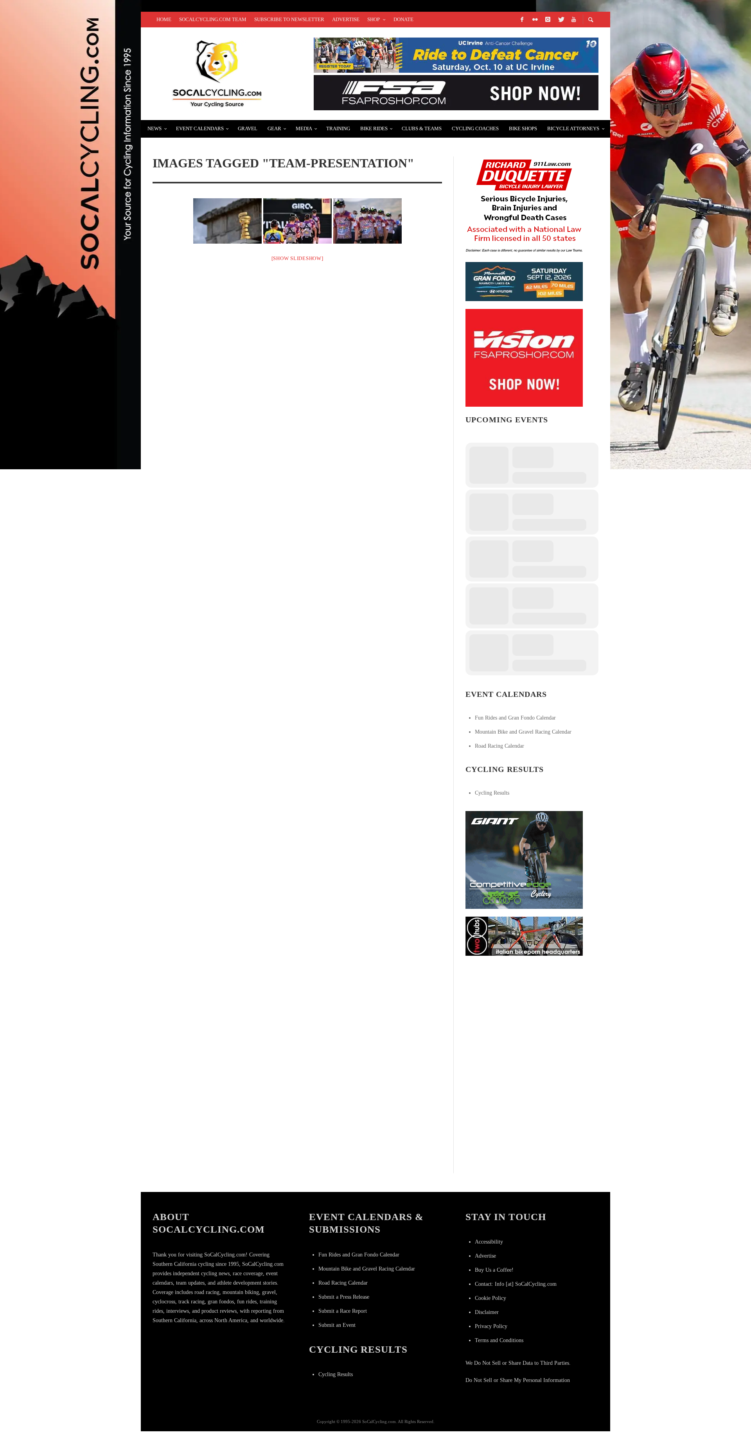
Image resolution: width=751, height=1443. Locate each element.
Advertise (485, 1256)
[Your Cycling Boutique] (524, 936)
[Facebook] (522, 19)
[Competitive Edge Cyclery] (524, 859)
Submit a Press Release (343, 1297)
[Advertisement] (524, 1012)
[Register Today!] (524, 281)
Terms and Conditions (499, 1340)
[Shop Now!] (524, 357)
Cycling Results (492, 793)
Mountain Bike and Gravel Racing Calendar (523, 732)
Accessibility (489, 1242)
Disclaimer (487, 1312)
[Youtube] (573, 19)
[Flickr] (535, 19)
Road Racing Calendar (499, 746)
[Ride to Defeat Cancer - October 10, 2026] (456, 54)
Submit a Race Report (342, 1311)
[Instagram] (547, 19)
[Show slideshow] (297, 258)
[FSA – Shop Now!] (456, 92)
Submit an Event (337, 1325)
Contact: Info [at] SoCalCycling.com (516, 1284)
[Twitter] (560, 19)
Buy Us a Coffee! (494, 1270)
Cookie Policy (490, 1298)
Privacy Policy (491, 1326)
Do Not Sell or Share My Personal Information (517, 1380)
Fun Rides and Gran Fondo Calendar (515, 718)
